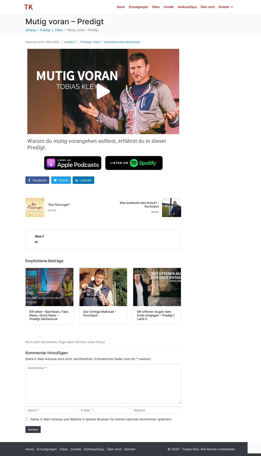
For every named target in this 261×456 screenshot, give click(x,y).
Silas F (72, 41)
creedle (76, 449)
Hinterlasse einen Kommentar (122, 41)
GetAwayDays (94, 449)
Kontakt (129, 449)
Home (29, 449)
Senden (33, 429)
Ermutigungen (47, 449)
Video (96, 41)
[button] (103, 91)
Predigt (87, 41)
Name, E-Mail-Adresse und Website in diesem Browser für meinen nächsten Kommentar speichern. (101, 419)
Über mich (114, 449)
